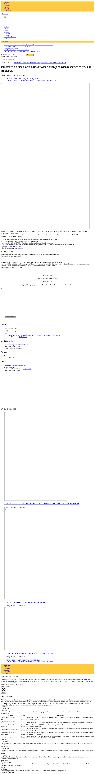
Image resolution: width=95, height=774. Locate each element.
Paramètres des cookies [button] (7, 684)
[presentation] (35, 500)
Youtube (6, 670)
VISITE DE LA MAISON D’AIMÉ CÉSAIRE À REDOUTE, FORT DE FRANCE (30, 80)
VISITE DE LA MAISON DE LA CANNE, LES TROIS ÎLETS (28, 653)
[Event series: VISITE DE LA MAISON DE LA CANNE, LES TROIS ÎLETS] (26, 657)
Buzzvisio (7, 35)
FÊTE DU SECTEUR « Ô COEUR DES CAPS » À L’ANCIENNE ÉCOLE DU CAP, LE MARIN (41, 504)
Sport (6, 28)
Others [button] (3, 767)
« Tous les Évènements (7, 60)
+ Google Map (27, 369)
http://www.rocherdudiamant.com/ (11, 246)
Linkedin (7, 671)
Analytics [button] (3, 753)
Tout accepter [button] (19, 684)
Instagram (7, 665)
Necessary (6, 708)
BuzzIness (7, 33)
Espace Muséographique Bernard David (16, 345)
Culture (6, 27)
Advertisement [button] (5, 760)
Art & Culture (23, 337)
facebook (7, 668)
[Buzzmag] (47, 14)
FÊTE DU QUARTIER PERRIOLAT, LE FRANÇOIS (25, 602)
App (5, 38)
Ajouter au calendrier (10, 316)
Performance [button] (4, 746)
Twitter (6, 666)
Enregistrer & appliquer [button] (7, 772)
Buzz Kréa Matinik (10, 37)
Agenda (6, 32)
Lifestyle (7, 30)
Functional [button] (4, 739)
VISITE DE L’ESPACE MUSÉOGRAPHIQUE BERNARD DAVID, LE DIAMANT (34, 335)
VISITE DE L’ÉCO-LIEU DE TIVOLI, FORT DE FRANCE (23, 78)
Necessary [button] (4, 706)
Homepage (7, 673)
